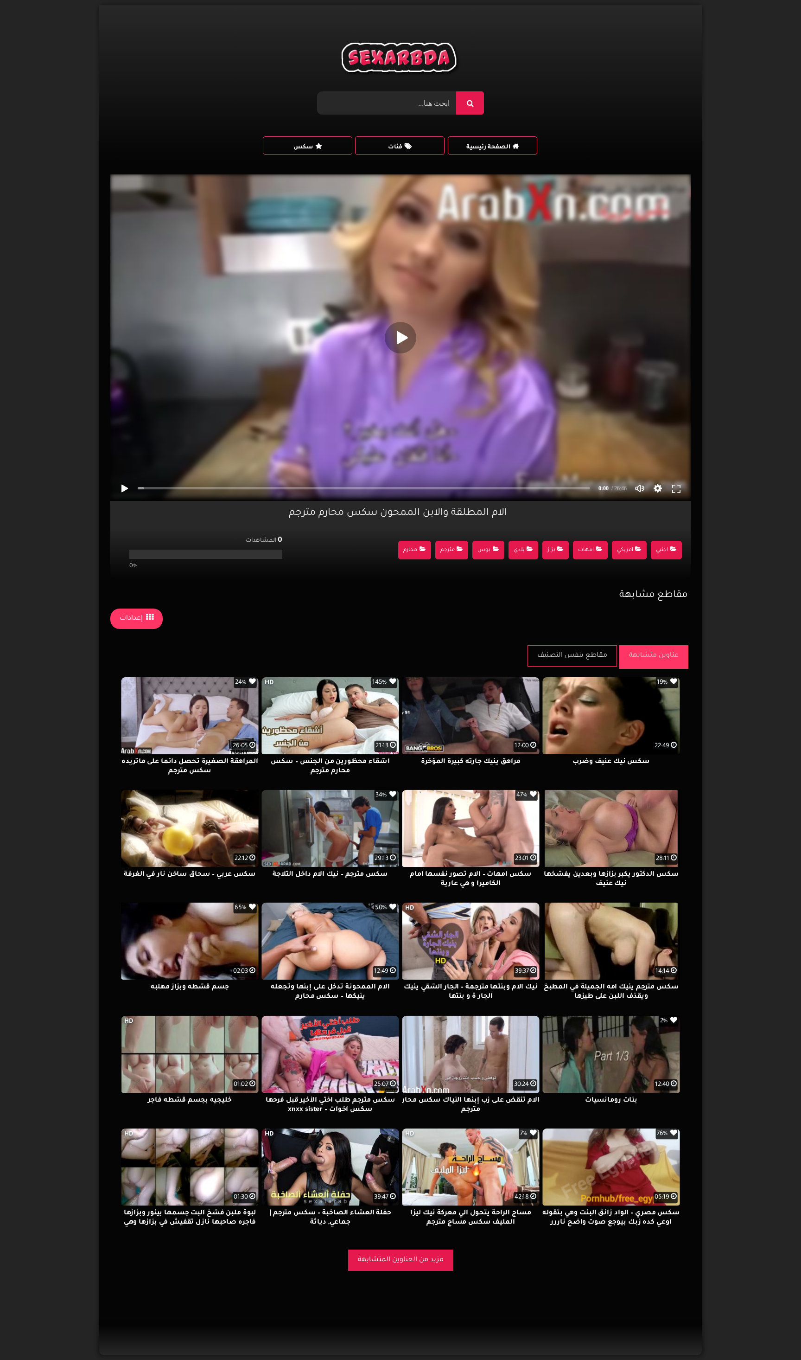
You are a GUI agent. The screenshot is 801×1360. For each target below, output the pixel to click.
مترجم (447, 550)
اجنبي (662, 550)
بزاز (551, 550)
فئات (395, 147)
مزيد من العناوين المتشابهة (401, 1260)
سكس (303, 147)
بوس (483, 550)
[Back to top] (771, 1332)
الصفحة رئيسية (488, 147)
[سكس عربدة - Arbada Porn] (400, 59)
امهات (586, 550)
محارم (410, 550)
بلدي (519, 550)
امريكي (625, 550)
